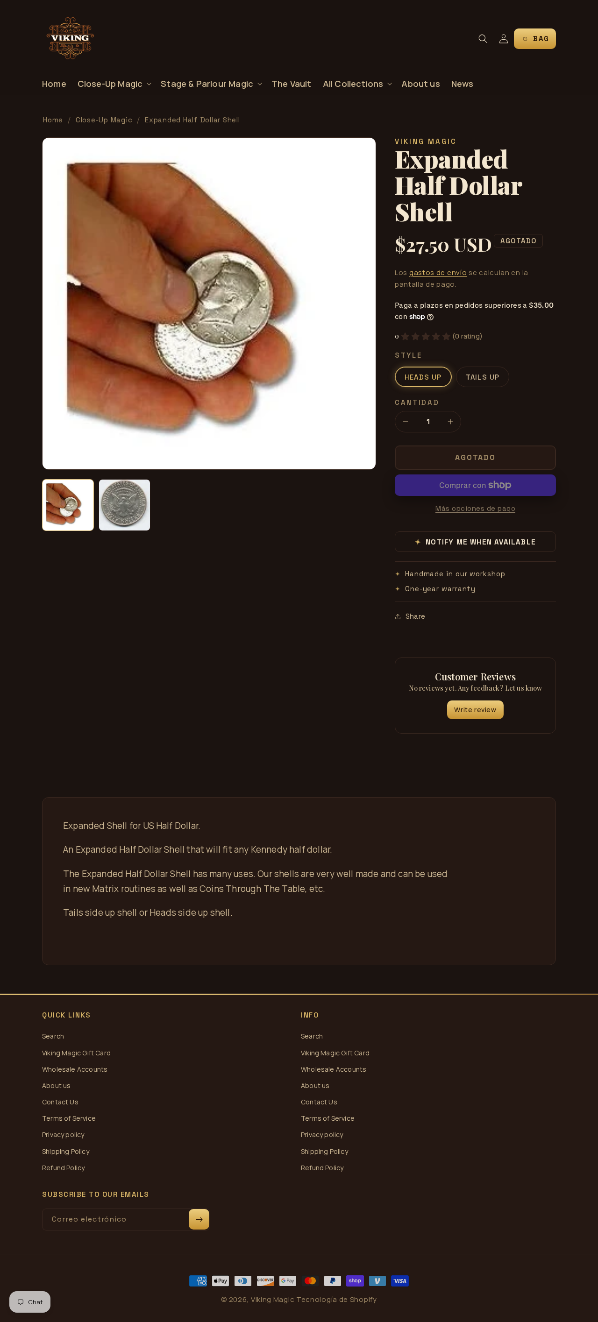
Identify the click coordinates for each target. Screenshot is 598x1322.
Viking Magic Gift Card (76, 1052)
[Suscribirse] (199, 1219)
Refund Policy (63, 1167)
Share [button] (415, 616)
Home (53, 119)
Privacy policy (63, 1134)
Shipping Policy (65, 1151)
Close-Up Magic (104, 119)
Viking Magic (272, 1299)
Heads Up (423, 377)
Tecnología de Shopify (336, 1299)
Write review (475, 709)
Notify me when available (476, 541)
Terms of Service (69, 1118)
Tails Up (483, 377)
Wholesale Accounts (74, 1069)
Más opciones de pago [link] (475, 508)
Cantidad (417, 402)
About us (56, 1085)
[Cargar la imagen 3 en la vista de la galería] (124, 505)
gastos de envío (438, 272)
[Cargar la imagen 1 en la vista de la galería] (68, 505)
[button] (114, 84)
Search (53, 1036)
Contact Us (60, 1101)
